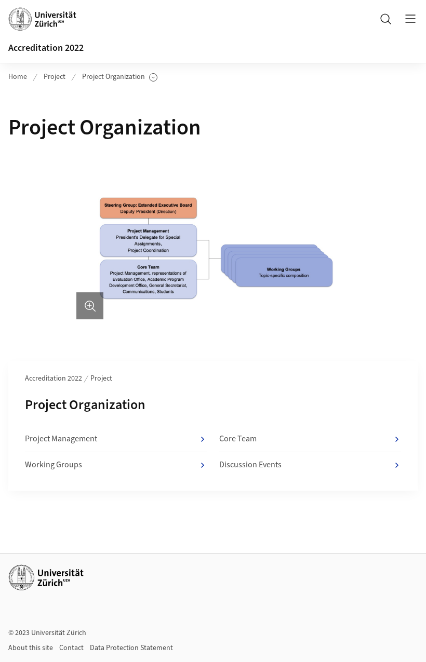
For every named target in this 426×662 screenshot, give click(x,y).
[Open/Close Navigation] (410, 18)
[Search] (385, 18)
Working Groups (53, 464)
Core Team (238, 438)
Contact (71, 648)
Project (54, 77)
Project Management (61, 438)
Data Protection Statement (131, 648)
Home (17, 77)
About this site (30, 648)
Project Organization (113, 77)
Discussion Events (250, 464)
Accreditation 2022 (46, 48)
